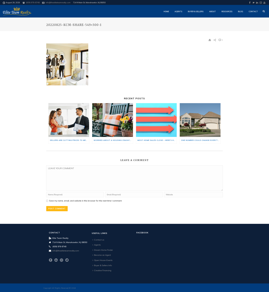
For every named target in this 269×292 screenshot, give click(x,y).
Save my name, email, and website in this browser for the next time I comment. (85, 200)
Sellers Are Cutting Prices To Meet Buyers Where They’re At (69, 140)
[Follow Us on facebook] (50, 260)
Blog (240, 11)
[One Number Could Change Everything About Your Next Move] (200, 120)
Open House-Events (103, 260)
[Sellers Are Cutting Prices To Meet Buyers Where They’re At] (68, 120)
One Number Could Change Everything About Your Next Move (200, 140)
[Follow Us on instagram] (61, 260)
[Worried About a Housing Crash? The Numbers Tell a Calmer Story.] (112, 120)
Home (166, 11)
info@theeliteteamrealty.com (58, 2)
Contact (253, 11)
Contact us (99, 240)
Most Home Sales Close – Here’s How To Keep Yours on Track (157, 140)
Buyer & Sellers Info (103, 265)
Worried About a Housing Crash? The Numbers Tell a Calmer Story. (113, 140)
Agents (178, 11)
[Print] (210, 40)
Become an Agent (102, 255)
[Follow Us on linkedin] (56, 260)
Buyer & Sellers (196, 11)
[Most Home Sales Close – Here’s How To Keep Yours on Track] (156, 120)
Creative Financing (102, 270)
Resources (227, 11)
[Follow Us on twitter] (67, 260)
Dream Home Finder (103, 250)
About (212, 11)
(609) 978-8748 (33, 2)
